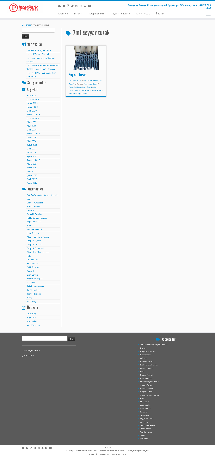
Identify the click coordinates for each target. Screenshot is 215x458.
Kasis (29, 225)
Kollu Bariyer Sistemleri (31, 351)
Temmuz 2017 (33, 160)
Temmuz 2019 (33, 114)
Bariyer (78, 13)
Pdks (29, 256)
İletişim (160, 13)
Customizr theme (119, 454)
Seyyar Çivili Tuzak (82, 90)
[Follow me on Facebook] (65, 6)
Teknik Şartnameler (35, 286)
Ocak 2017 (32, 179)
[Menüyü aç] (208, 14)
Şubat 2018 (32, 145)
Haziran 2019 (33, 118)
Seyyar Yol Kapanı (120, 13)
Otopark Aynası (34, 240)
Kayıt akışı (31, 317)
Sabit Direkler (33, 267)
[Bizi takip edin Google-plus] (73, 6)
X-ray (29, 297)
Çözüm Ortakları (28, 355)
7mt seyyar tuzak (91, 84)
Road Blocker (33, 263)
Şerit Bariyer (32, 275)
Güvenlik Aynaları (34, 214)
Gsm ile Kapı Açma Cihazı (39, 50)
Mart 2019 (31, 126)
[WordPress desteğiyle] (97, 454)
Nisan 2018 (32, 137)
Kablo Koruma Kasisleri (37, 218)
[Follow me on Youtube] (90, 6)
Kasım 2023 (32, 103)
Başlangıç (26, 24)
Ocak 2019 (32, 129)
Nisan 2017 (32, 167)
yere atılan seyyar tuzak (78, 93)
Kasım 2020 (32, 107)
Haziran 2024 (33, 99)
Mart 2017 (31, 171)
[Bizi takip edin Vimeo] (86, 6)
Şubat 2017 (32, 175)
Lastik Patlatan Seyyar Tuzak (80, 87)
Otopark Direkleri (34, 244)
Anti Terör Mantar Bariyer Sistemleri (43, 195)
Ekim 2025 (31, 95)
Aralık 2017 (32, 152)
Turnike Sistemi (34, 293)
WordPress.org (33, 325)
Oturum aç (31, 313)
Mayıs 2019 (32, 122)
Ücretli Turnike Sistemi (38, 54)
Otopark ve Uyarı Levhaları (38, 252)
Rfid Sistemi (32, 259)
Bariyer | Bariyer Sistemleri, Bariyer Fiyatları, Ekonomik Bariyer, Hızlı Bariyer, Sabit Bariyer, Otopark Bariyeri (107, 451)
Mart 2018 (31, 141)
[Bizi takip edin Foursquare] (69, 6)
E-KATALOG (143, 13)
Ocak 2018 (32, 148)
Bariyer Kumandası (35, 202)
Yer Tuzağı (31, 301)
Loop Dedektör (97, 13)
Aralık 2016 (32, 183)
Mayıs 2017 (32, 164)
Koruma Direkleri (34, 229)
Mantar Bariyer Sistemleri (38, 237)
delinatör (31, 210)
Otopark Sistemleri (35, 248)
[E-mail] (60, 6)
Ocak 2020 (32, 110)
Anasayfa (63, 13)
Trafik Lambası (33, 290)
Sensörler (31, 271)
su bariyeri (31, 282)
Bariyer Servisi (33, 206)
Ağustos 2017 (33, 156)
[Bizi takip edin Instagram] (77, 6)
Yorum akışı (32, 321)
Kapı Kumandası (34, 221)
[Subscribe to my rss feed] (82, 6)
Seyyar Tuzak (77, 75)
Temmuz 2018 (33, 133)
